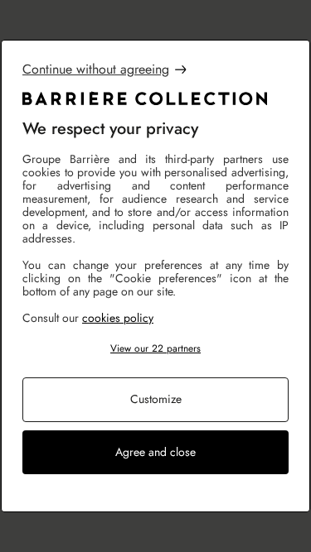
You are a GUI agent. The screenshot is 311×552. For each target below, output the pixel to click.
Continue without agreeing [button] (95, 69)
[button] (155, 349)
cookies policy (117, 318)
